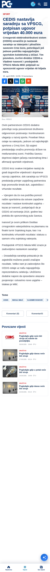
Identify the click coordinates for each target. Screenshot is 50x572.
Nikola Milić (17, 300)
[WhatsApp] (22, 81)
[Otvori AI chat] (44, 557)
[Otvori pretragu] (39, 4)
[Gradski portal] (7, 4)
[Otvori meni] (45, 4)
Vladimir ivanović (35, 300)
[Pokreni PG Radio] (33, 4)
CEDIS (5, 300)
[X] (10, 81)
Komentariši (37, 313)
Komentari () (12, 313)
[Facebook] (4, 81)
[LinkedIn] (16, 81)
